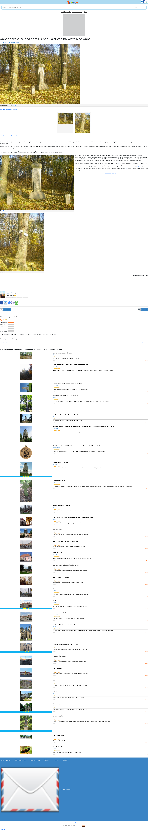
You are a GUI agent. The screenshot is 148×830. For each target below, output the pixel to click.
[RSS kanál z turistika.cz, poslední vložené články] (83, 826)
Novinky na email (66, 789)
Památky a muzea (11, 42)
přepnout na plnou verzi (74, 823)
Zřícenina (18, 42)
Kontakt (65, 760)
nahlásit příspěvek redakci (22, 297)
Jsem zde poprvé (5, 760)
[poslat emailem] (5, 302)
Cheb (119, 163)
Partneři (56, 760)
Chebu (139, 166)
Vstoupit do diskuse (4, 342)
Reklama (46, 760)
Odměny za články (20, 760)
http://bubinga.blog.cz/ (110, 173)
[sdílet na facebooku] (2, 302)
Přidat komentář (143, 342)
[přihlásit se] (144, 1)
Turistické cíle (3, 42)
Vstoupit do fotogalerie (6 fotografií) (8, 109)
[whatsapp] (16, 302)
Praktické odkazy (35, 760)
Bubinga (14, 105)
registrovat (144, 3)
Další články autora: (10, 293)
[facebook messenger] (9, 302)
